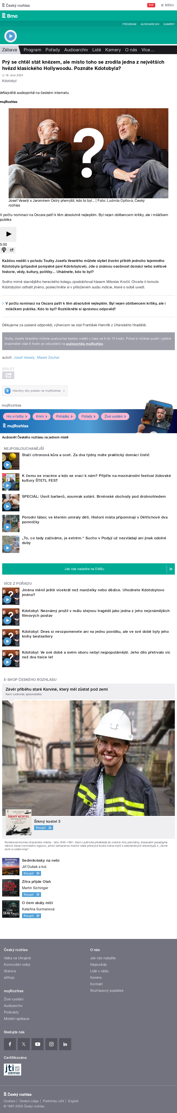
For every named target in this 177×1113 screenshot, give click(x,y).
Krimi (40, 416)
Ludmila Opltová (120, 201)
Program (129, 24)
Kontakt (96, 984)
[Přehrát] (8, 234)
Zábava (9, 49)
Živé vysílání (113, 416)
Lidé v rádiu (99, 971)
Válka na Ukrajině (17, 958)
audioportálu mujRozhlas (84, 344)
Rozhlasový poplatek (106, 991)
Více (148, 49)
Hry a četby (15, 416)
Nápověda (98, 965)
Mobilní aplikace (17, 1019)
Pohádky (62, 416)
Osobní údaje (29, 1101)
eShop (9, 978)
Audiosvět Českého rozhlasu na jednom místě (35, 437)
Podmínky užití (53, 1101)
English (73, 1101)
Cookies (9, 1101)
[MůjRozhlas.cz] (8, 102)
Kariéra (95, 978)
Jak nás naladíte (103, 958)
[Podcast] (4, 250)
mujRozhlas (11, 405)
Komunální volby (17, 965)
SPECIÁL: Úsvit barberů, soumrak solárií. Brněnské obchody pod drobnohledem (94, 496)
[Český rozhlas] (16, 5)
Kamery (169, 24)
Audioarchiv (150, 24)
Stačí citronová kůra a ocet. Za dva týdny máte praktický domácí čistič (86, 455)
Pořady (53, 49)
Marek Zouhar (48, 357)
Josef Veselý (24, 357)
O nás (131, 49)
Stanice (10, 971)
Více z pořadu (18, 584)
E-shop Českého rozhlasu (30, 680)
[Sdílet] (12, 250)
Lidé (96, 49)
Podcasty (11, 1012)
